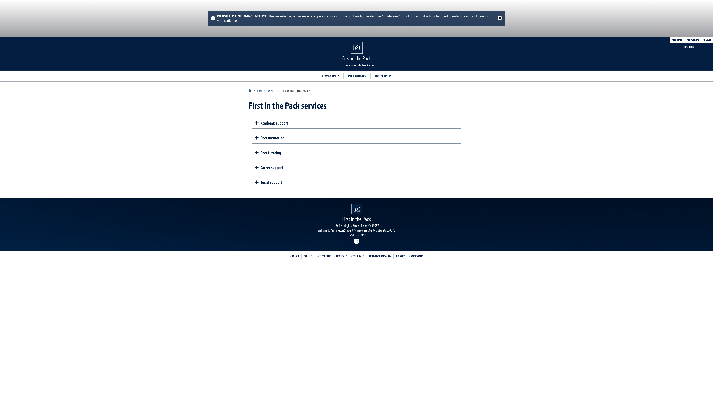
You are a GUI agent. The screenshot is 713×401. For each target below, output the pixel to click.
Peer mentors (357, 76)
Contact (294, 256)
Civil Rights (357, 256)
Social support (271, 182)
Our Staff (677, 40)
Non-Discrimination (380, 256)
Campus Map (416, 256)
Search (707, 40)
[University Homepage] (250, 90)
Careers (308, 256)
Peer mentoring (272, 138)
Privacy (400, 256)
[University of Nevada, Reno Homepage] (356, 209)
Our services (383, 76)
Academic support (274, 123)
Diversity (341, 256)
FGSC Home (689, 47)
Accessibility (324, 256)
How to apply (330, 76)
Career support (272, 167)
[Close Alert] (500, 18)
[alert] (356, 18)
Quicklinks (693, 40)
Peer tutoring (271, 152)
